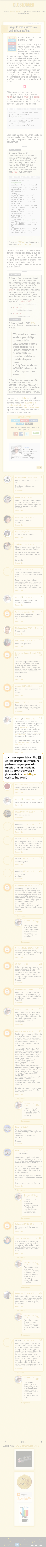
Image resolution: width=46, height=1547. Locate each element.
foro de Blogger (29, 774)
